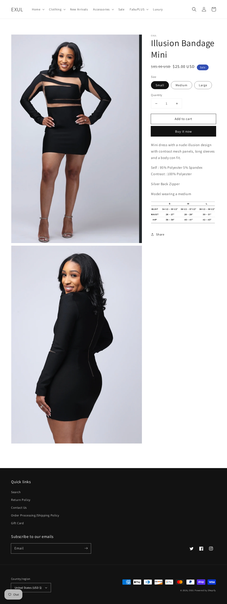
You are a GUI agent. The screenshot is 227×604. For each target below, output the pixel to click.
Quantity (156, 95)
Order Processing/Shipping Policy (35, 515)
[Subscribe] (86, 548)
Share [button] (160, 234)
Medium (182, 85)
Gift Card (17, 523)
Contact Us (19, 508)
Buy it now (183, 131)
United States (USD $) (28, 588)
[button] (37, 9)
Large (203, 85)
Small (160, 85)
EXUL (191, 590)
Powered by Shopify (205, 590)
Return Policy (20, 500)
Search (16, 492)
